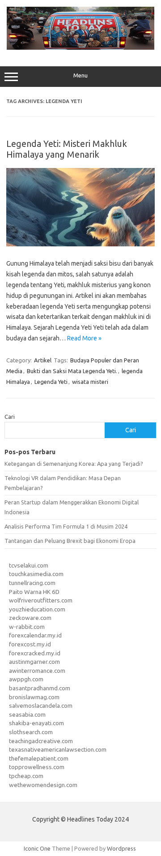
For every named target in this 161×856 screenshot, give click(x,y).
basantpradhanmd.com (39, 688)
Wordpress (121, 848)
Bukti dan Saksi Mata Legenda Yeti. (72, 371)
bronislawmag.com (34, 697)
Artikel (42, 360)
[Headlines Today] (80, 47)
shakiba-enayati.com (36, 723)
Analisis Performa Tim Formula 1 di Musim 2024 (65, 526)
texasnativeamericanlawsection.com (57, 749)
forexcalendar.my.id (35, 635)
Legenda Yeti (51, 382)
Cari (9, 416)
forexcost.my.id (30, 644)
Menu (80, 75)
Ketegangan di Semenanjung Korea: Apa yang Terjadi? (73, 463)
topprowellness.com (36, 766)
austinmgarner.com (34, 661)
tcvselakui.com (28, 565)
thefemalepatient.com (38, 758)
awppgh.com (26, 679)
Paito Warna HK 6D (34, 591)
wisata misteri (90, 382)
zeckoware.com (30, 617)
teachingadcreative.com (41, 740)
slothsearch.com (31, 732)
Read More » (84, 338)
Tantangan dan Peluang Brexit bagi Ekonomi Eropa (70, 541)
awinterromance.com (37, 670)
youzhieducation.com (37, 609)
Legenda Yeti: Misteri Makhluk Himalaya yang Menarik (66, 148)
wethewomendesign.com (43, 784)
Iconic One (37, 848)
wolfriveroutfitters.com (40, 600)
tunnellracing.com (32, 582)
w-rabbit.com (27, 626)
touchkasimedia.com (36, 573)
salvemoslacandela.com (40, 705)
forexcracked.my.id (34, 653)
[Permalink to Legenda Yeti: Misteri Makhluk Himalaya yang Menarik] (80, 244)
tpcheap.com (26, 775)
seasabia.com (27, 714)
